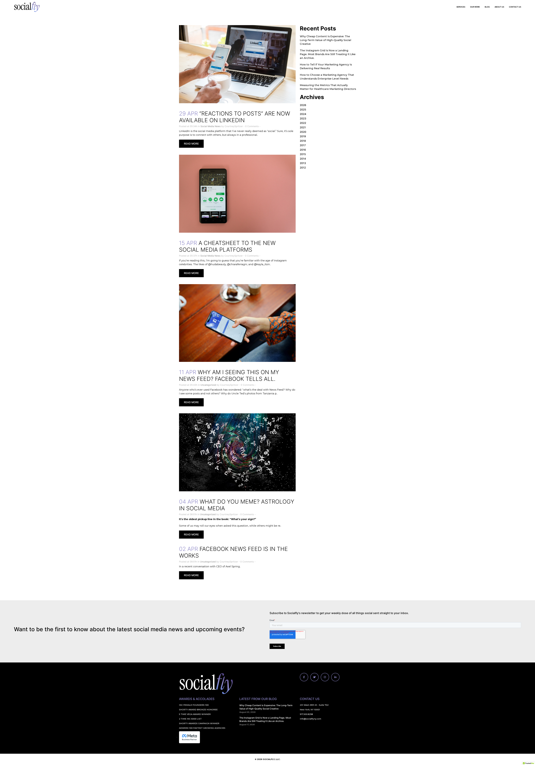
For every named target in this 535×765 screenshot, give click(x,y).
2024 (303, 114)
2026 (303, 105)
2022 (303, 123)
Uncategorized (208, 384)
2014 (303, 158)
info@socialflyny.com (310, 719)
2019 (303, 136)
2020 (303, 131)
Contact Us (515, 7)
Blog (487, 7)
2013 (303, 163)
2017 (303, 145)
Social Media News (210, 126)
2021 (303, 127)
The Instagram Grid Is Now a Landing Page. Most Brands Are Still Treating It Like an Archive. (328, 54)
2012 (303, 167)
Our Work (475, 7)
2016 (303, 149)
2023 (303, 118)
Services (460, 7)
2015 (303, 154)
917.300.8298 (306, 714)
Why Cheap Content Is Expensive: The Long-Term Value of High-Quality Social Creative (325, 40)
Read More (191, 143)
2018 (303, 140)
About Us (499, 7)
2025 (303, 109)
